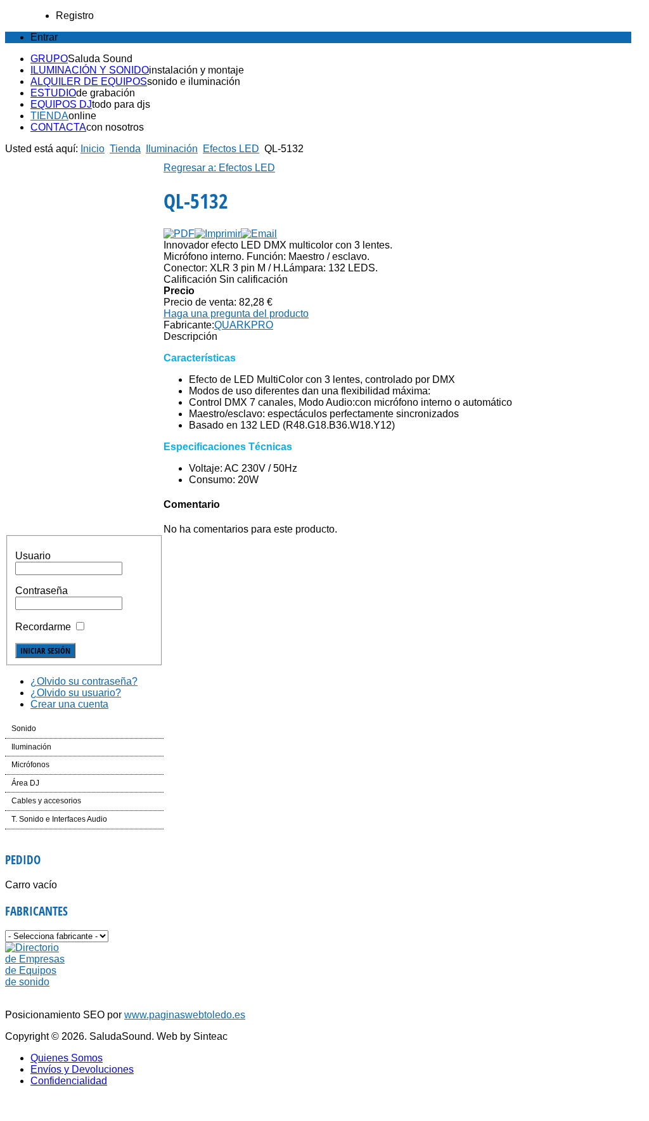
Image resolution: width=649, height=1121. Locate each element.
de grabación (105, 92)
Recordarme (43, 626)
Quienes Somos (66, 1058)
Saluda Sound (100, 58)
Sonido (23, 728)
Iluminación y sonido (89, 70)
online (82, 115)
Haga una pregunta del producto (236, 313)
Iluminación (172, 148)
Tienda (49, 115)
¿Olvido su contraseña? (84, 681)
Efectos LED (231, 148)
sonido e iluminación (193, 81)
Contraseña (41, 590)
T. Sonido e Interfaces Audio (59, 819)
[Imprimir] (218, 233)
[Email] (259, 233)
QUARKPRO (243, 325)
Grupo (49, 58)
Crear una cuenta (69, 704)
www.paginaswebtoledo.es (184, 1014)
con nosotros (115, 127)
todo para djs (121, 104)
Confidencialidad (68, 1080)
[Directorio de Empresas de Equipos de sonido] (36, 981)
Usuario (33, 555)
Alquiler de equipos (88, 81)
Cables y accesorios (46, 800)
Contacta (58, 127)
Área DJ (25, 783)
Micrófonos (30, 764)
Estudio (53, 92)
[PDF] (179, 233)
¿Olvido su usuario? (75, 692)
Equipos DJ (61, 104)
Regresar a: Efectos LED (219, 167)
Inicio (92, 148)
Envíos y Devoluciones (82, 1069)
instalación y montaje (196, 70)
